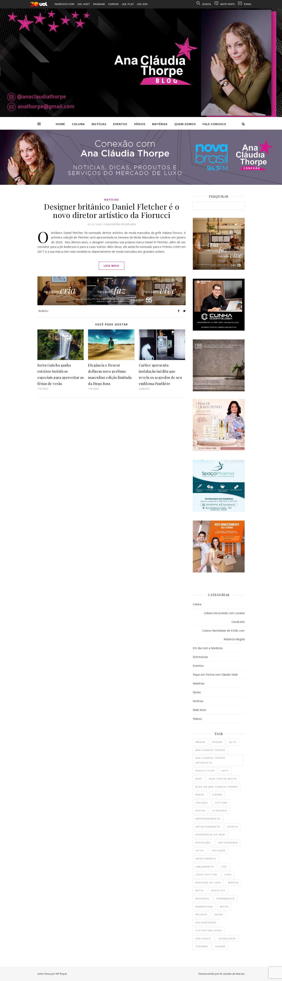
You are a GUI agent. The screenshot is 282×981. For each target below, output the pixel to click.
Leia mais (111, 265)
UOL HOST (83, 4)
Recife (224, 906)
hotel (199, 850)
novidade (202, 898)
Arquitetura (205, 770)
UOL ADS (142, 4)
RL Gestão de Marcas (232, 973)
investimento (205, 858)
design (200, 810)
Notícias (99, 124)
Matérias (159, 124)
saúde (218, 914)
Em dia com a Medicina (208, 648)
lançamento (204, 866)
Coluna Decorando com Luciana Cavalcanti (224, 617)
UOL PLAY (128, 4)
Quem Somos (185, 124)
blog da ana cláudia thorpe (216, 786)
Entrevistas (200, 657)
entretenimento (207, 826)
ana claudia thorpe (210, 750)
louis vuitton (206, 874)
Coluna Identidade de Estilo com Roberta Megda (223, 635)
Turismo (201, 946)
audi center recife (223, 778)
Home (60, 124)
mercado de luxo (208, 882)
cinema (217, 794)
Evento (232, 826)
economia (220, 810)
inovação (219, 850)
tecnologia (227, 938)
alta (232, 742)
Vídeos (139, 124)
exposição (203, 842)
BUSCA (206, 4)
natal (199, 890)
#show (217, 742)
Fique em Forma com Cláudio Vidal (215, 674)
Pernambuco (225, 898)
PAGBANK (99, 4)
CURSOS (113, 4)
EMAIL (248, 4)
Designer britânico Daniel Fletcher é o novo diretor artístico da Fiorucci (111, 210)
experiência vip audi (210, 834)
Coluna (78, 124)
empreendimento (207, 818)
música (233, 882)
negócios (218, 890)
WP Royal (61, 973)
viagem (220, 946)
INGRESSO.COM (64, 4)
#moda (200, 742)
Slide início (199, 710)
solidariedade (206, 922)
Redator (43, 311)
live (224, 866)
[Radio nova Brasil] (141, 184)
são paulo (203, 938)
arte (225, 770)
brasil (200, 794)
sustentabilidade (208, 930)
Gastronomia (228, 842)
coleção (201, 802)
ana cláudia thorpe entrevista (210, 760)
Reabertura (204, 906)
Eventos (120, 124)
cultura (221, 802)
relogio (201, 914)
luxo (228, 874)
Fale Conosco (214, 124)
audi (198, 778)
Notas (197, 692)
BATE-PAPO (227, 4)
